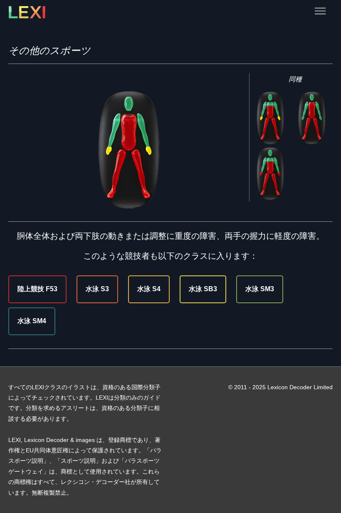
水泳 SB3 (203, 288)
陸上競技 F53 (37, 288)
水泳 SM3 (259, 288)
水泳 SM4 (31, 320)
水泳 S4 (149, 288)
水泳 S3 (97, 288)
